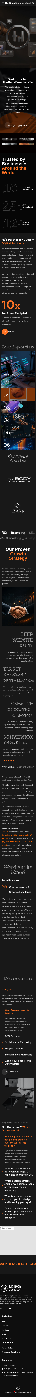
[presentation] (16, 968)
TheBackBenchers (24, 1392)
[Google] (10, 1308)
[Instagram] (5, 1308)
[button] (33, 3)
